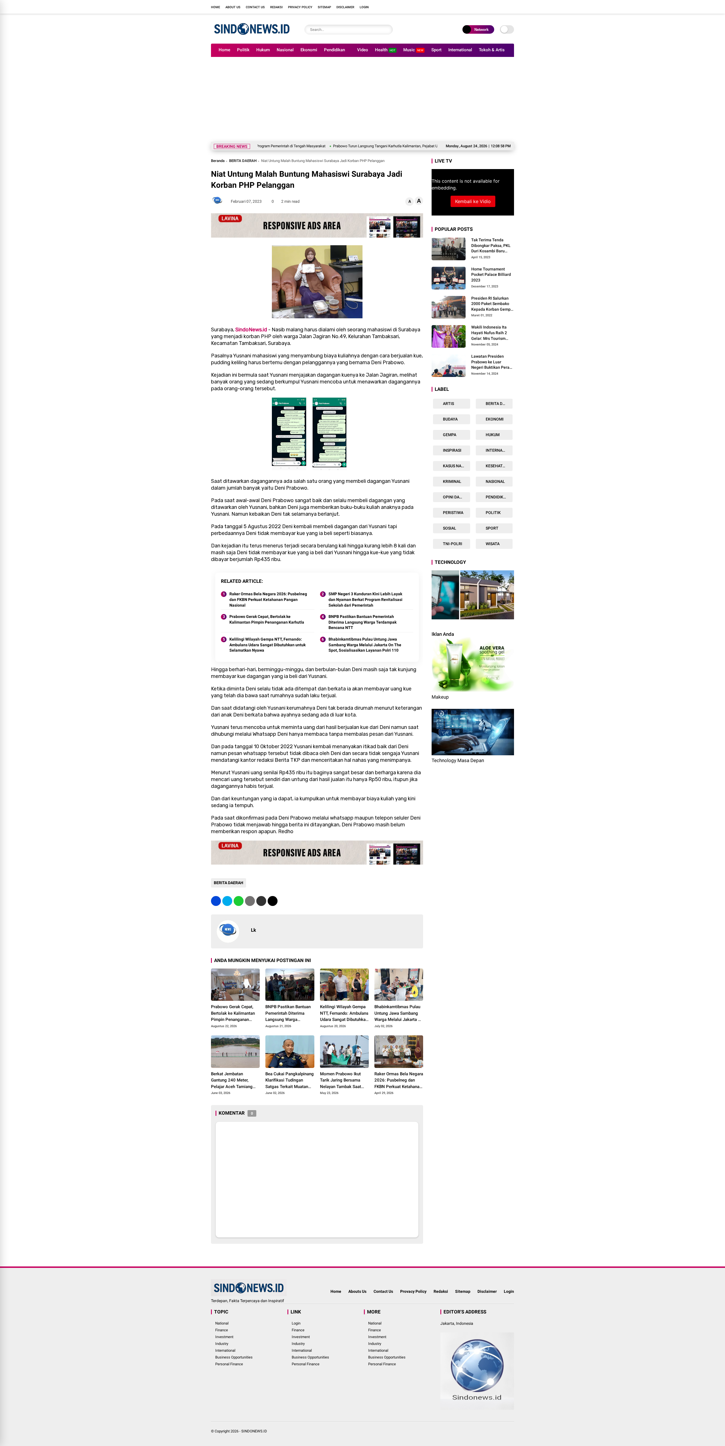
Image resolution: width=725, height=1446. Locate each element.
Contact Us (255, 7)
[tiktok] (511, 6)
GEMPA (449, 434)
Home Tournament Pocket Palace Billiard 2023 (491, 274)
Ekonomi (308, 49)
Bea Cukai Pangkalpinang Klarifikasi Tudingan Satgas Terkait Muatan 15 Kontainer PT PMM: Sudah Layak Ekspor (289, 1080)
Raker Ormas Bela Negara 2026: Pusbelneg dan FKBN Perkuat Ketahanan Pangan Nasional (268, 599)
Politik (243, 49)
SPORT (491, 528)
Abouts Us (357, 1291)
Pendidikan (334, 49)
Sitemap (324, 7)
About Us (232, 7)
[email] (261, 901)
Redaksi (276, 7)
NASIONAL (495, 481)
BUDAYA (450, 419)
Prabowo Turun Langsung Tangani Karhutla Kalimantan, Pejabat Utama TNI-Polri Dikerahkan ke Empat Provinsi (360, 146)
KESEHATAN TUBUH (499, 466)
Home (215, 7)
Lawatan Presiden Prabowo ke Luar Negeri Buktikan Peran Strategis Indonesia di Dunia (491, 362)
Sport (436, 49)
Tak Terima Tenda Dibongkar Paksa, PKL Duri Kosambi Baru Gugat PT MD (491, 246)
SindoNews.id (251, 330)
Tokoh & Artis (492, 49)
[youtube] (502, 6)
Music (413, 49)
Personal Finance (229, 1364)
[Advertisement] (362, 99)
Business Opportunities (234, 1357)
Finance (221, 1330)
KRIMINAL (451, 481)
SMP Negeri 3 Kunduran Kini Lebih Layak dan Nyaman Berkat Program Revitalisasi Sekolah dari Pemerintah (365, 599)
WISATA (492, 543)
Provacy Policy (413, 1291)
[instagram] (494, 6)
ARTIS (448, 403)
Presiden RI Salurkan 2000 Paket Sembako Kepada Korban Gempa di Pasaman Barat (492, 304)
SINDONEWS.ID (254, 1431)
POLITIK (493, 512)
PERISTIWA (452, 512)
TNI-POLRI (452, 543)
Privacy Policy (300, 7)
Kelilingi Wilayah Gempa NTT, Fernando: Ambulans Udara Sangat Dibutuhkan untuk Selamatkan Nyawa (267, 644)
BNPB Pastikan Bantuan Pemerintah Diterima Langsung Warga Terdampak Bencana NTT (362, 622)
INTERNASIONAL (499, 450)
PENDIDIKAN (497, 497)
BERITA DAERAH (243, 161)
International (460, 49)
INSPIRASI (451, 450)
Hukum (263, 49)
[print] (250, 901)
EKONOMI (494, 419)
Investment (224, 1337)
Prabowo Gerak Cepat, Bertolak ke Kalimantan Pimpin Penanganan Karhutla (266, 619)
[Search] (387, 30)
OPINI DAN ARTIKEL (456, 497)
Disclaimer (345, 7)
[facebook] (477, 6)
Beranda (218, 161)
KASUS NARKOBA (456, 466)
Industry (221, 1344)
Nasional (285, 49)
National (222, 1323)
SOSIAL (449, 528)
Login (364, 7)
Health (385, 49)
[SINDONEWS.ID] (252, 36)
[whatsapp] (239, 901)
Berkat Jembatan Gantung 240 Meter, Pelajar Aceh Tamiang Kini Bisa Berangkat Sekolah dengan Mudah (233, 1080)
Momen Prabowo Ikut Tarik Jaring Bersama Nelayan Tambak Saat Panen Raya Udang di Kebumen (340, 1080)
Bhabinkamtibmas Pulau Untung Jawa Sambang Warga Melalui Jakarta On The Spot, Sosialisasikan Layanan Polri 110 (365, 644)
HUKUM (492, 434)
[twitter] (485, 6)
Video (362, 49)
